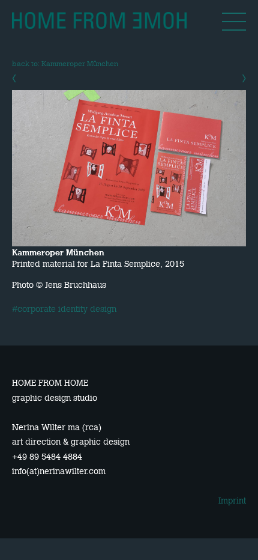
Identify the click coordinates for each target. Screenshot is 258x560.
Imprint (232, 500)
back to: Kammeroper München (65, 63)
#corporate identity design (64, 309)
